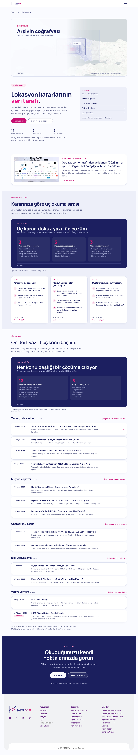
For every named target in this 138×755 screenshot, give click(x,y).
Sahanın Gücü (108, 732)
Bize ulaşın (58, 675)
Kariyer (43, 717)
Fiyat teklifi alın (78, 675)
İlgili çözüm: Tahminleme (117, 558)
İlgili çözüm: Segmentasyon (115, 479)
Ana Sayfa (15, 12)
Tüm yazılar (19, 121)
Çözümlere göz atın (40, 121)
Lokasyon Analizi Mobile (112, 714)
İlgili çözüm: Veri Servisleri (116, 592)
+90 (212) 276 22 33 (79, 683)
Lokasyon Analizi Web (111, 711)
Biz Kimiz (43, 711)
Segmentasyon (77, 720)
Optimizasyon (76, 717)
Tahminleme (76, 714)
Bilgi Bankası (46, 723)
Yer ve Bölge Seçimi (79, 711)
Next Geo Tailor (108, 723)
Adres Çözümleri (109, 720)
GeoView (105, 726)
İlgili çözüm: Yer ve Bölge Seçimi (114, 419)
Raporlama (75, 723)
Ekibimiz (43, 714)
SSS (41, 720)
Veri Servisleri (76, 726)
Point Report (107, 729)
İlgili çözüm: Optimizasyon (116, 524)
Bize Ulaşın (44, 726)
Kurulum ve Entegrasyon (112, 717)
